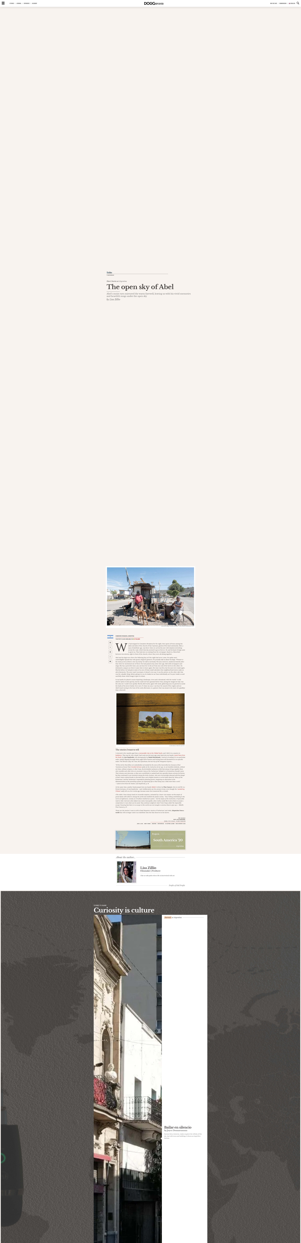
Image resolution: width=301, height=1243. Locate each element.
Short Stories (147, 823)
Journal (18, 3)
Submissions (282, 3)
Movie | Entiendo (177, 1129)
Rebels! (154, 787)
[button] (110, 642)
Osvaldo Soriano (136, 767)
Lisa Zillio (148, 868)
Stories (12, 3)
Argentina (154, 823)
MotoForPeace (111, 275)
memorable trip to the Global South (150, 753)
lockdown (119, 755)
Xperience (27, 3)
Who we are (273, 3)
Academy (34, 3)
